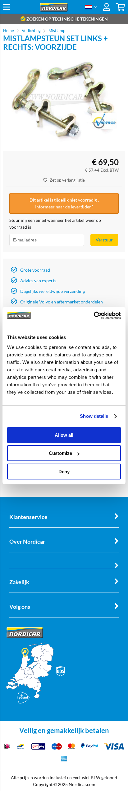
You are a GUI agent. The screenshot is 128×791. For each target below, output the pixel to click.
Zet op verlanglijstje (67, 180)
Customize (60, 453)
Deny (64, 471)
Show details (94, 416)
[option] (64, 101)
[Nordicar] (54, 9)
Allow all (64, 435)
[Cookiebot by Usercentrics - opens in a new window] (93, 316)
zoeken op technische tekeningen (66, 18)
